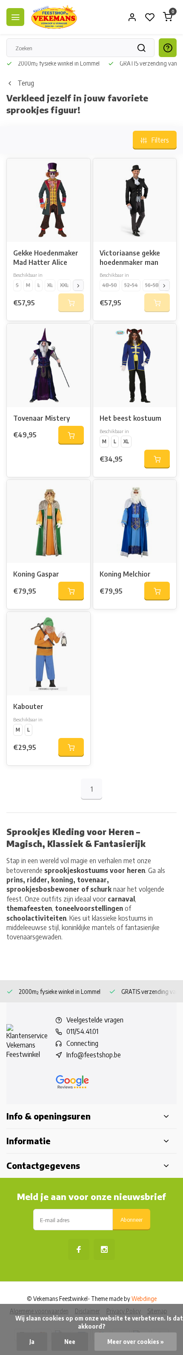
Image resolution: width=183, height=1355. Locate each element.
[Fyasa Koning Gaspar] (48, 521)
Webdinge (144, 1298)
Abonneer (131, 1219)
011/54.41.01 (82, 1031)
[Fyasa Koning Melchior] (135, 521)
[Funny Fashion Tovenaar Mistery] (48, 365)
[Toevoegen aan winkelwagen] (71, 435)
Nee (69, 1341)
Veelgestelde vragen (94, 1020)
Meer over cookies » (135, 1341)
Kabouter (28, 706)
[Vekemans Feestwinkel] (54, 17)
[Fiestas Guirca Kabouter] (48, 653)
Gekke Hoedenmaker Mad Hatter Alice (45, 258)
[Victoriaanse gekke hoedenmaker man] (135, 200)
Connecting (82, 1043)
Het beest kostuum (130, 418)
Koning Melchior (125, 574)
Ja (31, 1341)
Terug (25, 83)
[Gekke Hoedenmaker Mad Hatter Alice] (48, 200)
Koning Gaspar (36, 574)
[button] (78, 285)
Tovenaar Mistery (41, 418)
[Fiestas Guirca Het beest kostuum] (135, 365)
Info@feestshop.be (93, 1055)
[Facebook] (78, 1249)
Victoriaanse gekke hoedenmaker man (130, 258)
